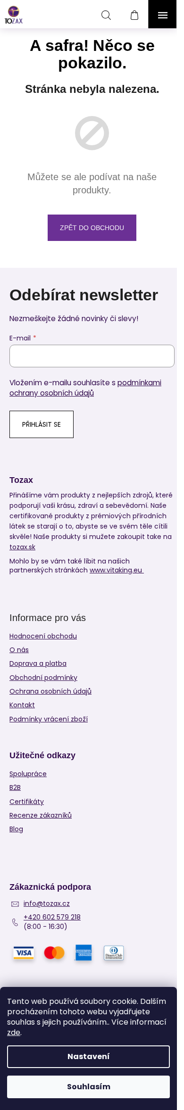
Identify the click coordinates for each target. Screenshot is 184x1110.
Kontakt (22, 705)
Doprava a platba (38, 663)
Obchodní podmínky (43, 677)
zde (13, 1032)
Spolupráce (28, 774)
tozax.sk (22, 547)
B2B (15, 787)
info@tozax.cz (47, 903)
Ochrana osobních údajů (50, 691)
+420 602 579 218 (52, 917)
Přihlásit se (41, 424)
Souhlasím (88, 1086)
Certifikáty (26, 801)
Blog (16, 829)
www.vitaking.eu (117, 570)
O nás (19, 649)
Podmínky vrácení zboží (48, 719)
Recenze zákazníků (40, 815)
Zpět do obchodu (92, 228)
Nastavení (88, 1056)
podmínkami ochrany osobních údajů (85, 388)
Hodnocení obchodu (43, 636)
